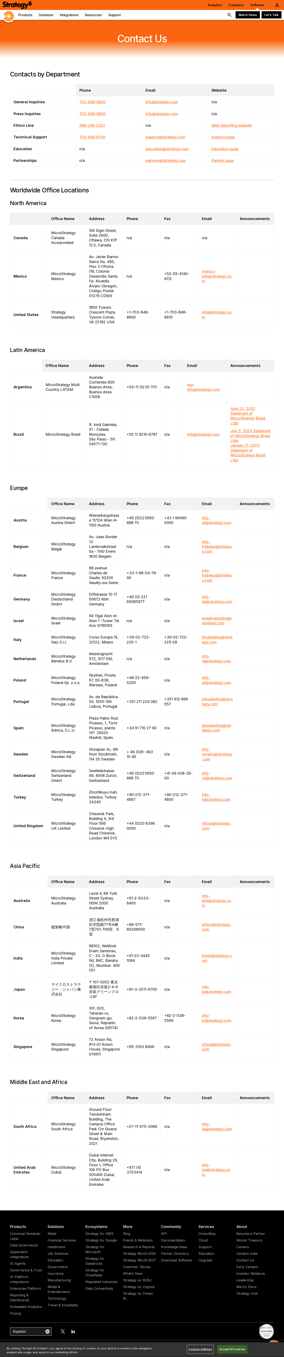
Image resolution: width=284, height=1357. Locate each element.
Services (206, 1226)
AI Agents (18, 1263)
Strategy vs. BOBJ (137, 1280)
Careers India (246, 1253)
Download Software (176, 1260)
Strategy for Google (101, 1240)
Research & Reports (139, 1247)
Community (171, 1226)
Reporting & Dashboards (19, 1297)
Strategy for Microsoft (95, 1249)
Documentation (173, 1240)
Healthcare (56, 1247)
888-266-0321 (92, 125)
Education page (224, 149)
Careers (242, 1247)
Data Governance (24, 1245)
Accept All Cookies (232, 1349)
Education (55, 1260)
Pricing (15, 1313)
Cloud (203, 1240)
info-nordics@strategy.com (217, 754)
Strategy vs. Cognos (139, 1287)
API (164, 1234)
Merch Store (246, 1287)
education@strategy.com (167, 149)
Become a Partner (250, 1234)
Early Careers (247, 1267)
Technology (57, 1298)
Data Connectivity (99, 1288)
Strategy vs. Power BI (138, 1295)
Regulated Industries (101, 1282)
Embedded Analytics (26, 1307)
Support (205, 1247)
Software (257, 5)
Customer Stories (137, 1267)
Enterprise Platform (25, 1288)
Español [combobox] (19, 1331)
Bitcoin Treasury (249, 1240)
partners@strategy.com (166, 160)
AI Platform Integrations (19, 1279)
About (241, 1226)
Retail (52, 1234)
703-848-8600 (92, 102)
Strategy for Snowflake (95, 1272)
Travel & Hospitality (63, 1305)
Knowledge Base (174, 1247)
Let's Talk (271, 15)
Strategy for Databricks (95, 1261)
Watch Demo (247, 15)
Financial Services (62, 1240)
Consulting (207, 1234)
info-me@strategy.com (216, 1170)
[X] (62, 1331)
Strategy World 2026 (139, 1253)
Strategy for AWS (99, 1234)
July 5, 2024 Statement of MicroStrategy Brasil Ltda (250, 436)
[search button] (229, 15)
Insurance (56, 1273)
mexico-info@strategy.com (216, 276)
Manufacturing (59, 1280)
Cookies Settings (200, 1349)
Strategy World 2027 (139, 1260)
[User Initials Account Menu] (277, 5)
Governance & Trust (26, 1270)
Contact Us (245, 1260)
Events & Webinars (138, 1240)
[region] (142, 1349)
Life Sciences (58, 1253)
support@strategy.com (165, 137)
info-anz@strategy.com (216, 901)
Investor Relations (250, 1273)
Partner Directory (175, 1253)
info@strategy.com (162, 102)
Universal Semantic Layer (25, 1236)
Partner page (222, 160)
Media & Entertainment (59, 1289)
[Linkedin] (73, 1331)
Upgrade (205, 1260)
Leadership (245, 1280)
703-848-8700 (92, 137)
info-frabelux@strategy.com (217, 547)
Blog (126, 1234)
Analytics (214, 5)
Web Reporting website (231, 125)
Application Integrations (19, 1254)
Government (57, 1267)
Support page (223, 137)
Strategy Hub (247, 1293)
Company (236, 5)
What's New (132, 1273)
